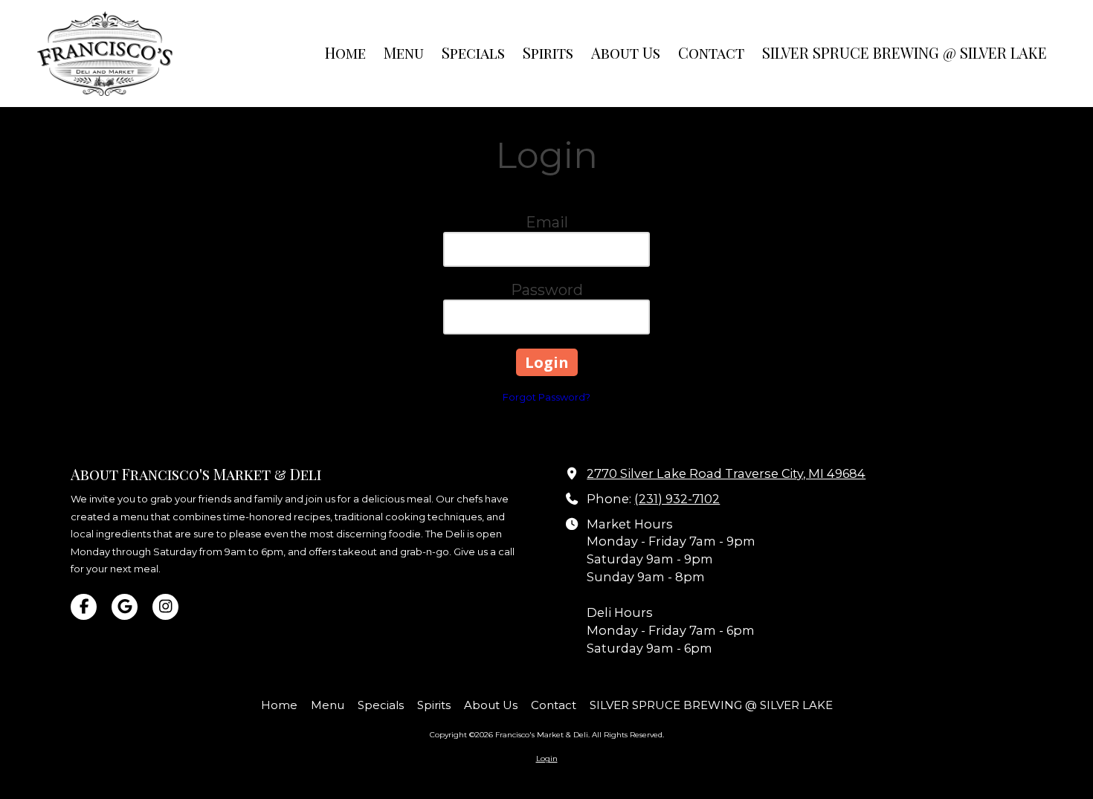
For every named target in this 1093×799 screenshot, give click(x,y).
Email (547, 222)
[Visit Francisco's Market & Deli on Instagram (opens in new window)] (165, 607)
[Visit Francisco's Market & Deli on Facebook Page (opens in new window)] (84, 607)
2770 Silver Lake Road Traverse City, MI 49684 (726, 473)
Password (547, 290)
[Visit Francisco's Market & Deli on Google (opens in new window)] (125, 607)
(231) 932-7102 (677, 498)
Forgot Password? (546, 397)
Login (547, 758)
